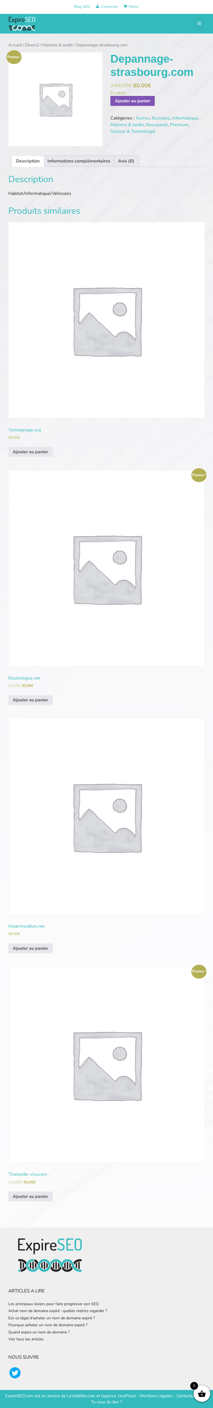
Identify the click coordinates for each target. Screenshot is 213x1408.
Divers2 (32, 45)
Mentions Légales (156, 1396)
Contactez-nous (190, 1396)
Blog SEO (82, 6)
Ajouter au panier (132, 101)
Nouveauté (157, 125)
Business (161, 118)
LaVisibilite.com (81, 1396)
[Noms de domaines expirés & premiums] (22, 23)
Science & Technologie (132, 131)
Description (28, 161)
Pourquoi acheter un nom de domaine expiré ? (47, 1325)
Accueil (15, 45)
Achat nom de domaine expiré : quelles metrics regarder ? (57, 1310)
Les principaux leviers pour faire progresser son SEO (53, 1304)
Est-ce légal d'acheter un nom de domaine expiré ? (51, 1318)
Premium (179, 125)
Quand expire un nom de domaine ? (39, 1332)
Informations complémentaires (78, 161)
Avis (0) (126, 161)
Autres (142, 118)
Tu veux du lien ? (106, 1402)
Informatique (185, 118)
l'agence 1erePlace (118, 1396)
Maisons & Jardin (57, 45)
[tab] (27, 161)
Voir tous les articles (26, 1339)
